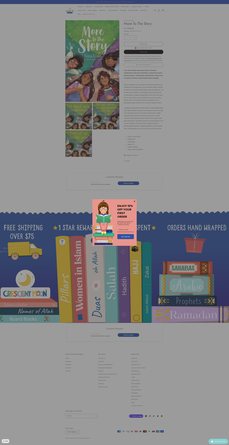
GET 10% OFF (125, 236)
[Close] (134, 201)
